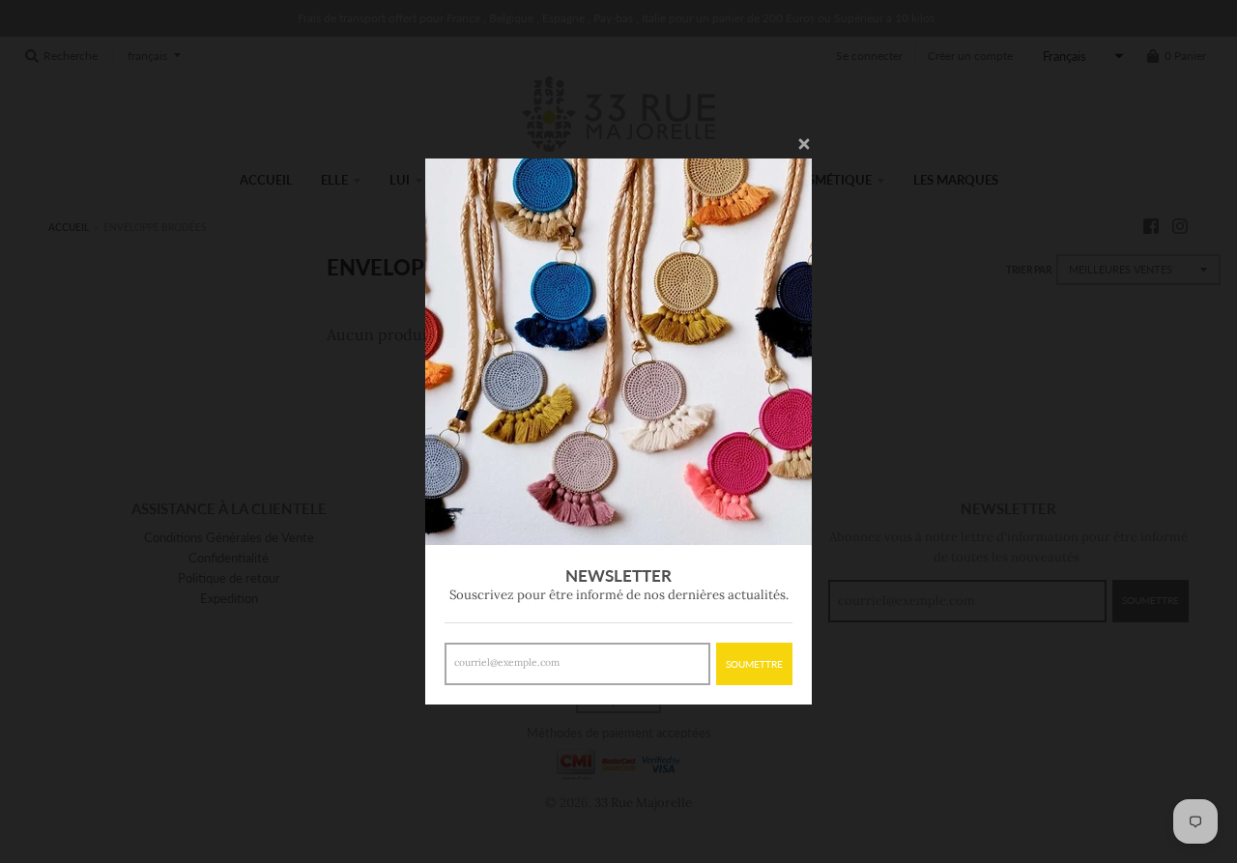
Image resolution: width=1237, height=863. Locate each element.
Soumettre (754, 664)
